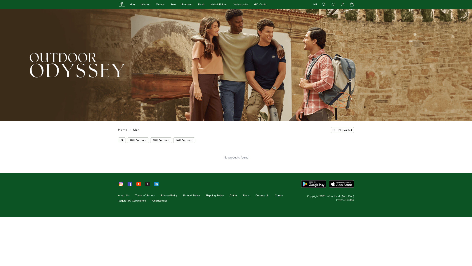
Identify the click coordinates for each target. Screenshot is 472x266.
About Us (123, 195)
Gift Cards (260, 4)
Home (122, 129)
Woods (160, 4)
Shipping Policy (215, 195)
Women (145, 4)
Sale (173, 4)
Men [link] (136, 129)
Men (132, 4)
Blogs (246, 195)
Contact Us (262, 195)
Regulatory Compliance (132, 200)
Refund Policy (191, 195)
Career (279, 195)
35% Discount (161, 140)
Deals (201, 4)
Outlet (233, 195)
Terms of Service (145, 195)
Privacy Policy (169, 195)
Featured (187, 4)
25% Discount (138, 140)
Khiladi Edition (219, 4)
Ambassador (240, 4)
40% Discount (184, 140)
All (121, 140)
